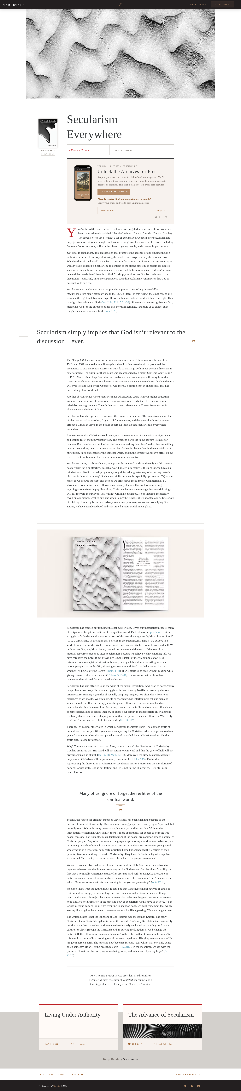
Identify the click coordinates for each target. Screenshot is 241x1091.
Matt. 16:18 (117, 754)
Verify (159, 210)
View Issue (48, 154)
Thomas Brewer (81, 150)
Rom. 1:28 (110, 310)
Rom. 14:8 (114, 670)
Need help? (161, 217)
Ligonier (56, 1086)
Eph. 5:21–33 (121, 302)
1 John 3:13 (138, 759)
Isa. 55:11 (103, 754)
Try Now (112, 192)
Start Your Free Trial (186, 1074)
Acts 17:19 (158, 882)
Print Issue (198, 4)
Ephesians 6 (155, 632)
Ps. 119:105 (126, 720)
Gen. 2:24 (106, 302)
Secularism (130, 1059)
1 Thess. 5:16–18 (116, 675)
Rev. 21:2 (125, 946)
